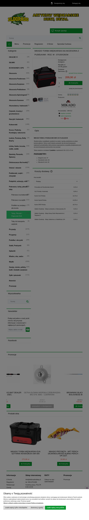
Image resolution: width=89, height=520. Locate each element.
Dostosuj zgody (37, 508)
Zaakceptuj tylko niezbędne (16, 508)
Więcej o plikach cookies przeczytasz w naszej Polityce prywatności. (23, 503)
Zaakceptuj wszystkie (55, 508)
